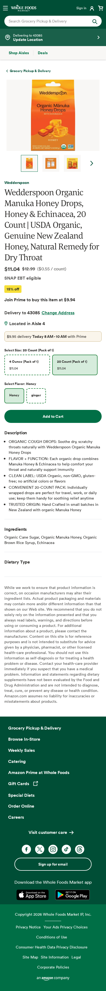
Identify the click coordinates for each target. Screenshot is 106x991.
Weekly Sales (21, 750)
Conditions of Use (51, 937)
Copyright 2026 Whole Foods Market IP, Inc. (53, 914)
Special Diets (21, 795)
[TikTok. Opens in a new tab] (66, 849)
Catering (17, 761)
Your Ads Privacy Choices (65, 927)
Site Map (30, 957)
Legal (76, 957)
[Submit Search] (94, 21)
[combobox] (48, 21)
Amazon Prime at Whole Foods (38, 772)
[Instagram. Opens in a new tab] (53, 849)
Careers (16, 817)
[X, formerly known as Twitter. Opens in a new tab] (39, 849)
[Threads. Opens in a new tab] (79, 849)
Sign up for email (53, 864)
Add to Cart (53, 416)
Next (92, 163)
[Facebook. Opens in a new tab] (26, 849)
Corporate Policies (53, 967)
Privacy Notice (28, 927)
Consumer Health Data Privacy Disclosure (52, 947)
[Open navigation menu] (5, 7)
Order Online (21, 806)
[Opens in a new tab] (33, 894)
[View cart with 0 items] (100, 7)
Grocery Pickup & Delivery (34, 728)
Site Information (55, 957)
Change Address (58, 313)
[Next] (50, 126)
